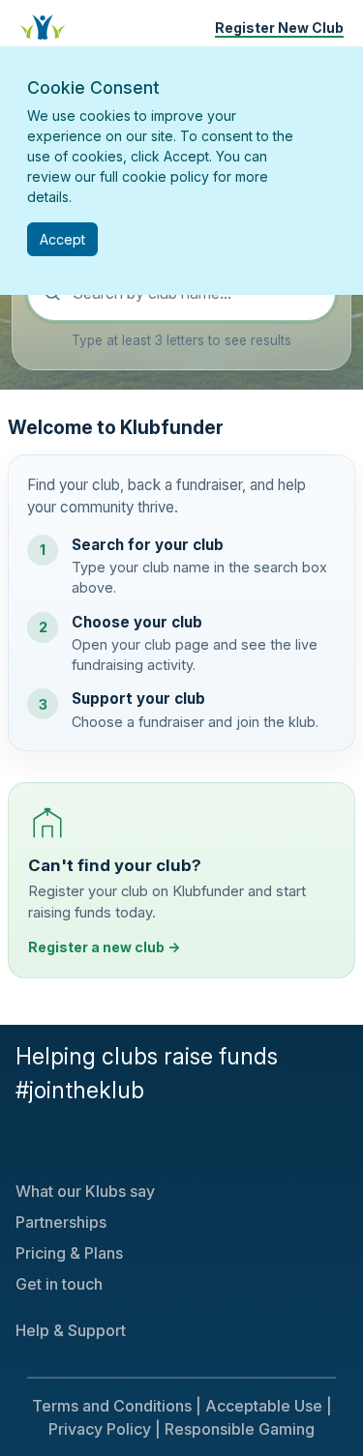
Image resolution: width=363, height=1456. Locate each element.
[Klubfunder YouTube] (35, 1144)
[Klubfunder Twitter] (19, 1144)
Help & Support (70, 1330)
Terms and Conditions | (116, 1405)
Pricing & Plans (69, 1253)
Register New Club (279, 27)
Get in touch (59, 1284)
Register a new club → (104, 947)
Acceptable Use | (268, 1405)
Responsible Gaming (240, 1429)
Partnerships (60, 1222)
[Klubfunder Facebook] (27, 1144)
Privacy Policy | (104, 1429)
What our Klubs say (85, 1191)
